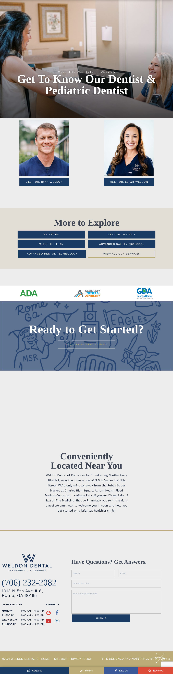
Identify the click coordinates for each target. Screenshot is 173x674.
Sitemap (60, 659)
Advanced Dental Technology (52, 253)
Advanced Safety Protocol (121, 244)
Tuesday (8, 615)
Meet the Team (51, 244)
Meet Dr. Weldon (121, 234)
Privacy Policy (80, 659)
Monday (7, 610)
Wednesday (10, 619)
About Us (51, 234)
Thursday (9, 624)
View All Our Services (121, 253)
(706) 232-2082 (29, 582)
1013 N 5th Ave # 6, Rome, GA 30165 (22, 593)
